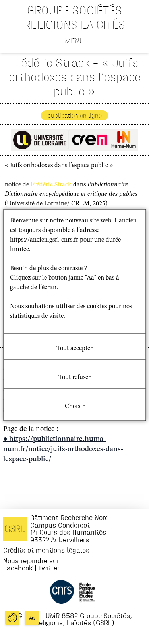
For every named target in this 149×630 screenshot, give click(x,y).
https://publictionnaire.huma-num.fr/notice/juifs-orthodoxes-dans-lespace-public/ (63, 449)
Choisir (75, 406)
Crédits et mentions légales (46, 550)
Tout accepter (74, 348)
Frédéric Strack (51, 185)
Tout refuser (74, 377)
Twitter (49, 568)
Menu (74, 40)
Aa (32, 618)
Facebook (18, 568)
